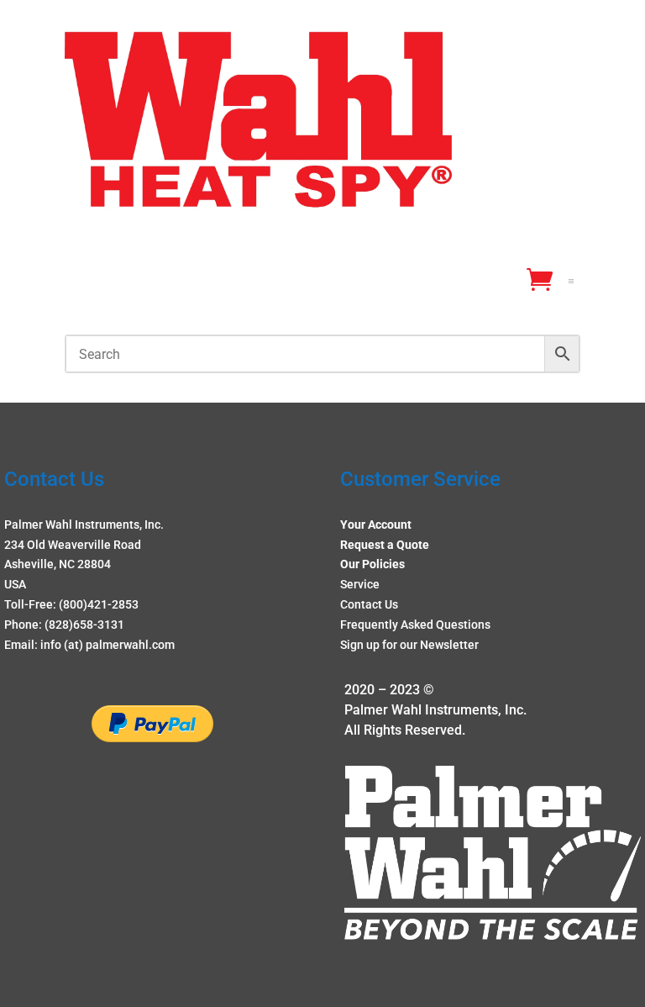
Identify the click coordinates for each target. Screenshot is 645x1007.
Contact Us (369, 604)
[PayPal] (152, 738)
